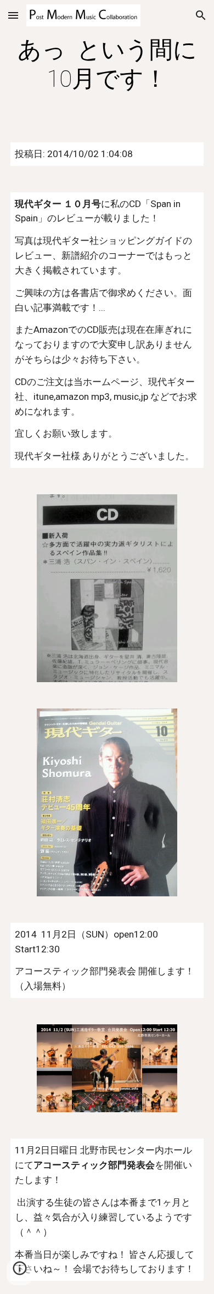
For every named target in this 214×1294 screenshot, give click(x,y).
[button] (13, 15)
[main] (107, 64)
